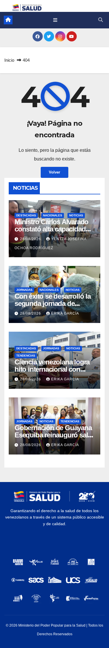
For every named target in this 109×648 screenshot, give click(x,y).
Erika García (65, 313)
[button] (100, 19)
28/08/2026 (31, 239)
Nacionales (52, 215)
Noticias (76, 215)
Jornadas (24, 289)
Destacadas (26, 215)
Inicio (9, 60)
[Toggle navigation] (55, 20)
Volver (54, 172)
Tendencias (25, 355)
